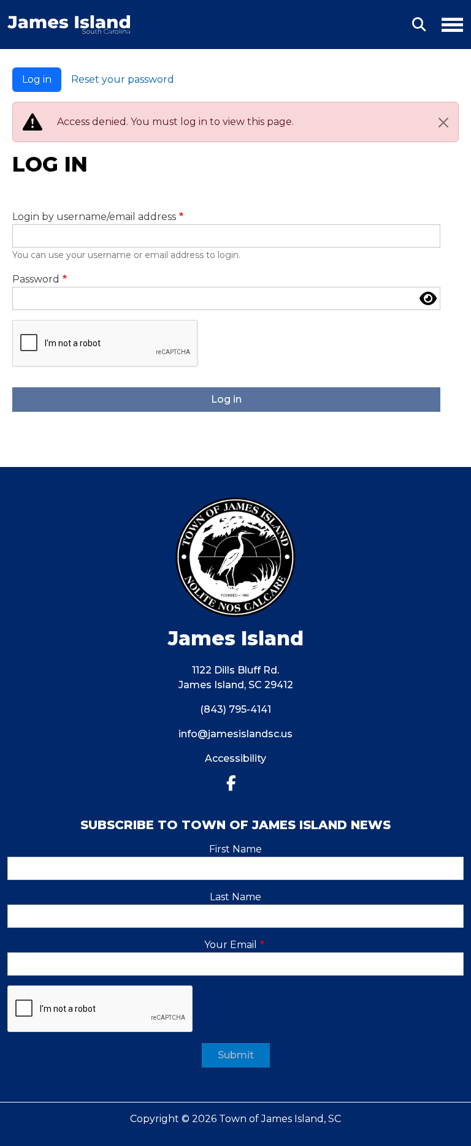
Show (428, 298)
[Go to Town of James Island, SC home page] (68, 22)
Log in (37, 79)
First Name (235, 849)
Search (419, 24)
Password (35, 279)
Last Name (235, 897)
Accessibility (235, 758)
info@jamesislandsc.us (235, 734)
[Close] (443, 122)
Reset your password (122, 79)
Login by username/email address (94, 216)
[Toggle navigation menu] (447, 23)
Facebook (236, 783)
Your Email (230, 945)
